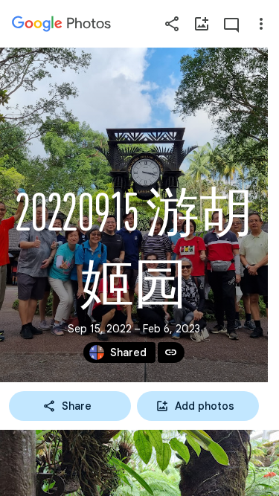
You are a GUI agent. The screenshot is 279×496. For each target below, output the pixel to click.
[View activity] (231, 24)
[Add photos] (202, 24)
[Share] (172, 24)
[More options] (261, 24)
